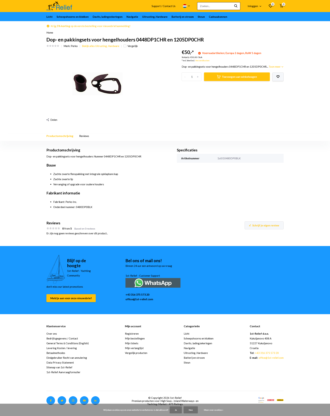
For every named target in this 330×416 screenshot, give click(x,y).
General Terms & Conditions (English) (67, 343)
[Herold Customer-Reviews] (280, 399)
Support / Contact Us (163, 6)
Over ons (51, 333)
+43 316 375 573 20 (137, 294)
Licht (49, 16)
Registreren (132, 333)
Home (49, 32)
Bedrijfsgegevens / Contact (62, 338)
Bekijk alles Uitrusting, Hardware (100, 45)
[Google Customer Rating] (261, 399)
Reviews (84, 135)
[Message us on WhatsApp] (152, 282)
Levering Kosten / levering (61, 348)
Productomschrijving (59, 135)
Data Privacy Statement (60, 362)
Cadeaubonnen (218, 16)
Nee (191, 410)
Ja (176, 410)
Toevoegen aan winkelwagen (239, 76)
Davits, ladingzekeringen (108, 16)
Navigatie (132, 16)
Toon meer (275, 66)
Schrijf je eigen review (265, 225)
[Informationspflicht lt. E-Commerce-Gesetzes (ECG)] (270, 399)
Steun (201, 16)
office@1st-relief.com (139, 299)
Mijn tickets (131, 343)
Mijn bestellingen (135, 338)
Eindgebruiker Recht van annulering (66, 357)
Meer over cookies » (213, 410)
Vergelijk (133, 45)
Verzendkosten (202, 60)
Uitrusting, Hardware (155, 16)
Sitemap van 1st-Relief (59, 367)
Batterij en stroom (183, 16)
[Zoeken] (236, 6)
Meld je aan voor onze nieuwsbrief (71, 298)
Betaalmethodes (55, 352)
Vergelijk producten (136, 352)
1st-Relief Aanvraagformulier (63, 372)
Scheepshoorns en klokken (73, 16)
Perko (74, 45)
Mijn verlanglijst (134, 348)
